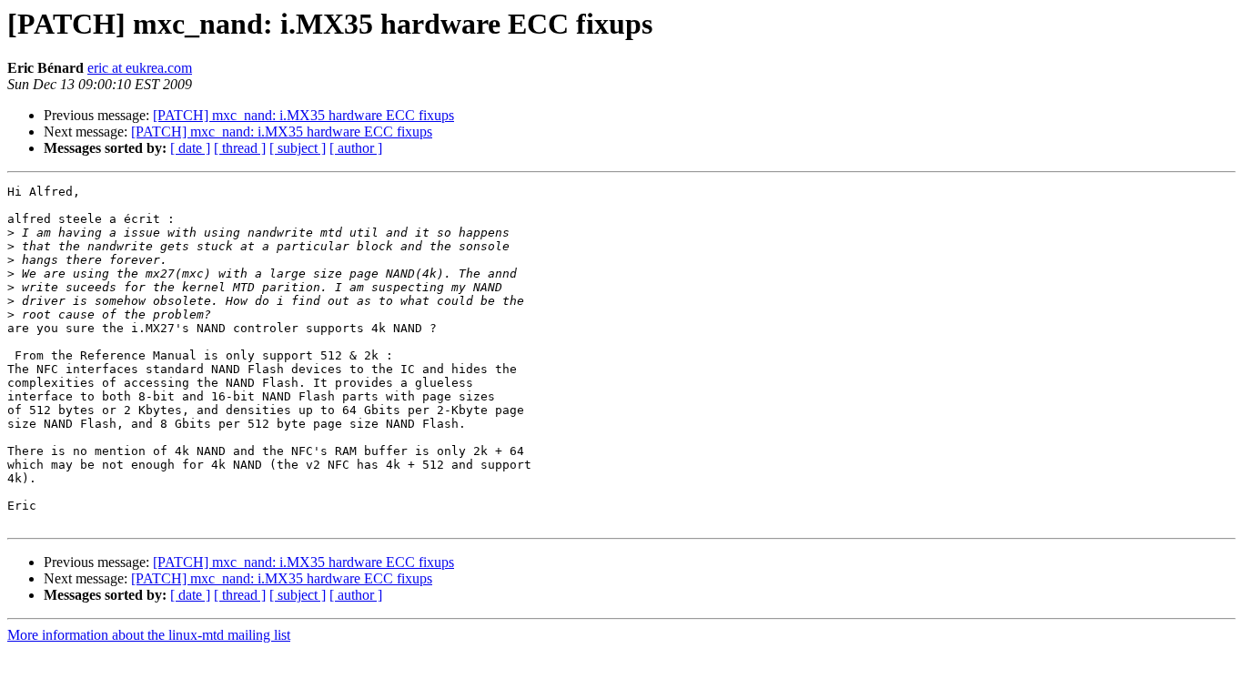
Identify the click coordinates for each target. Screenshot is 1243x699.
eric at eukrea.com (139, 68)
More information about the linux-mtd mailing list (148, 635)
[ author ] (355, 148)
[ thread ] (240, 148)
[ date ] (190, 148)
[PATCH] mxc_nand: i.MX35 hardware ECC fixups (303, 115)
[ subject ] (297, 148)
